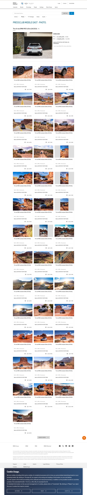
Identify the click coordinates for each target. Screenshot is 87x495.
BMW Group (16, 446)
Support (15, 464)
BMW (26, 446)
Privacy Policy (59, 464)
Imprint (34, 464)
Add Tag (65, 13)
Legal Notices (46, 464)
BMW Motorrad (47, 446)
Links (25, 464)
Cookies (15, 466)
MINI (36, 446)
